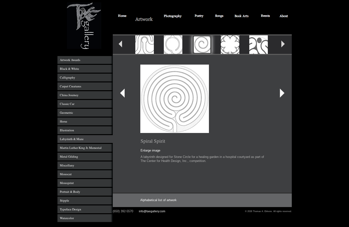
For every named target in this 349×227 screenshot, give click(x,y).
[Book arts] (241, 16)
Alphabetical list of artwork (158, 200)
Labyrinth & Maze (72, 139)
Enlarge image (150, 150)
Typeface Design (70, 209)
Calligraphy (67, 77)
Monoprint (67, 183)
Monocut (66, 174)
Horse (63, 121)
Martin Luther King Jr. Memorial (81, 148)
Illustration (67, 130)
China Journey (69, 95)
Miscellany (67, 165)
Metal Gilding (69, 156)
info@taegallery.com (152, 211)
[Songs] (219, 16)
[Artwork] (144, 19)
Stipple (64, 200)
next (286, 45)
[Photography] (172, 16)
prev (123, 45)
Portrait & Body (70, 191)
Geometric (66, 112)
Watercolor (67, 218)
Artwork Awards (70, 60)
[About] (284, 16)
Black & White (69, 68)
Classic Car (67, 104)
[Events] (265, 16)
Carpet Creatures (70, 86)
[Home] (122, 16)
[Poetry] (199, 16)
